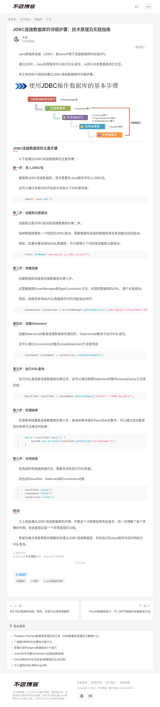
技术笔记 (25, 19)
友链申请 (82, 682)
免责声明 (96, 682)
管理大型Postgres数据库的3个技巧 (35, 647)
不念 (25, 37)
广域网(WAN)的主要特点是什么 (33, 642)
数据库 (38, 19)
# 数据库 (20, 581)
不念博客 (31, 556)
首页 (13, 19)
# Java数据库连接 (53, 581)
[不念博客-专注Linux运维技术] (26, 684)
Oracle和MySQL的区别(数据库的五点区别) (40, 659)
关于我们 (111, 682)
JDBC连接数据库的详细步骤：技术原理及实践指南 (61, 29)
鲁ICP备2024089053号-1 (121, 687)
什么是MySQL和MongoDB (30, 665)
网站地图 (125, 682)
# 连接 (34, 581)
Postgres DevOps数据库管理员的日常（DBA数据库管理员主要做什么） (57, 636)
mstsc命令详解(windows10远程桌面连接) (39, 653)
